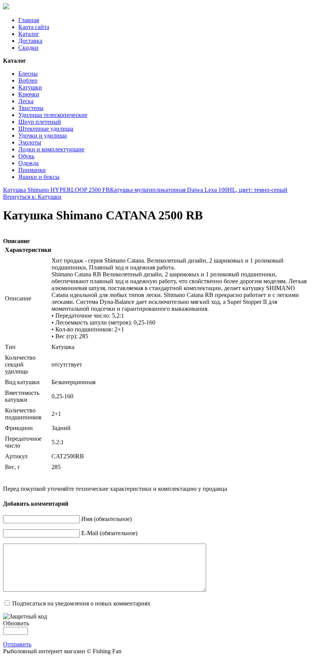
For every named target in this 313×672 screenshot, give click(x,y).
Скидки (28, 47)
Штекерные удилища (45, 128)
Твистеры (31, 108)
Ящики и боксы (39, 177)
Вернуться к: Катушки (32, 196)
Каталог (28, 34)
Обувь (26, 156)
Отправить (17, 644)
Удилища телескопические (52, 115)
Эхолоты (29, 142)
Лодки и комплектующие (51, 149)
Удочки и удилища (42, 135)
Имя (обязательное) (106, 519)
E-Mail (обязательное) (109, 533)
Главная (28, 20)
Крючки (28, 94)
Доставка (30, 40)
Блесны (28, 73)
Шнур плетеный (39, 121)
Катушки (30, 87)
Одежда (28, 163)
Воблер (27, 80)
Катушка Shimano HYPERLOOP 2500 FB (56, 190)
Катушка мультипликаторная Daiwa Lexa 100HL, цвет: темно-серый (198, 190)
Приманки (32, 170)
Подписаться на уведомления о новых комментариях (81, 603)
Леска (26, 101)
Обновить (16, 623)
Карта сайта (33, 27)
